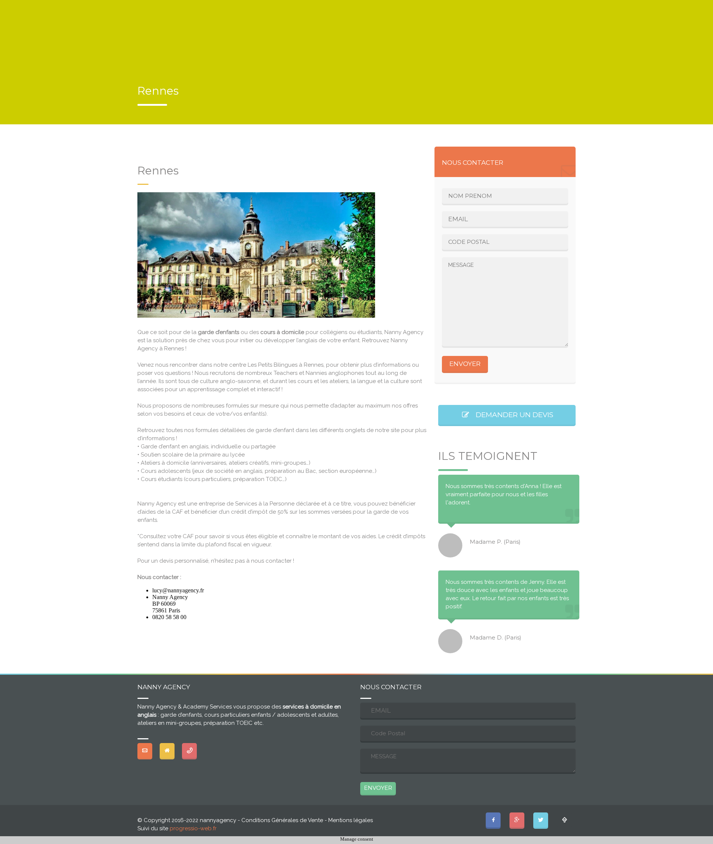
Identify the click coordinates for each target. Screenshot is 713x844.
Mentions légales (350, 820)
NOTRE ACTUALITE (173, 6)
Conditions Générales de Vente (282, 820)
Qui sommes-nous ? (540, 40)
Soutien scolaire (406, 40)
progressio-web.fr (193, 828)
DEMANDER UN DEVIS (511, 414)
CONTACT (238, 6)
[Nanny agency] (154, 56)
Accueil (287, 40)
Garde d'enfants (340, 40)
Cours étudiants (472, 40)
